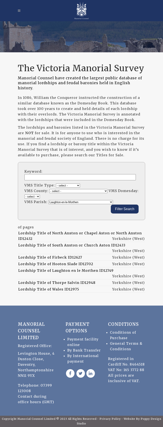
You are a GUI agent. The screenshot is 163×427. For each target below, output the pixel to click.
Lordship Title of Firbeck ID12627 (50, 257)
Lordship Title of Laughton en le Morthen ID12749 (66, 270)
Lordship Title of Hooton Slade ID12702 (55, 264)
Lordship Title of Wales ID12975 (48, 289)
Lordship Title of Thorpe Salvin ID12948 (57, 282)
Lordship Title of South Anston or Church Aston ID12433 (71, 245)
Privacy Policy (111, 418)
